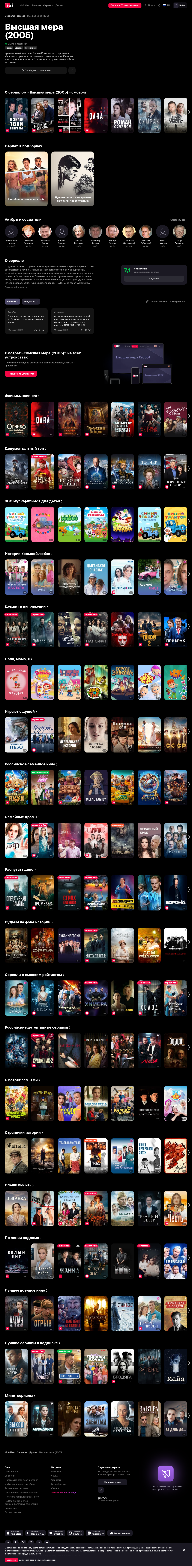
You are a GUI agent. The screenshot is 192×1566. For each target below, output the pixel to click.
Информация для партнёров (20, 1484)
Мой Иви (56, 1471)
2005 (11, 43)
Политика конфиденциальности (22, 1496)
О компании (11, 1471)
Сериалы (56, 1480)
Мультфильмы (58, 1484)
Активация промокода (63, 1492)
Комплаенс (11, 1508)
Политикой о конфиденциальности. (23, 1554)
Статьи (55, 1488)
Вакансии (10, 1475)
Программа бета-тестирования (21, 1480)
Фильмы (55, 1475)
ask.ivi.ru (102, 1497)
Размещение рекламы (16, 1488)
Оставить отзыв (13, 1512)
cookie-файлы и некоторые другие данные (121, 1548)
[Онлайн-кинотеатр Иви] (10, 5)
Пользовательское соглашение (21, 1492)
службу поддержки (46, 1560)
